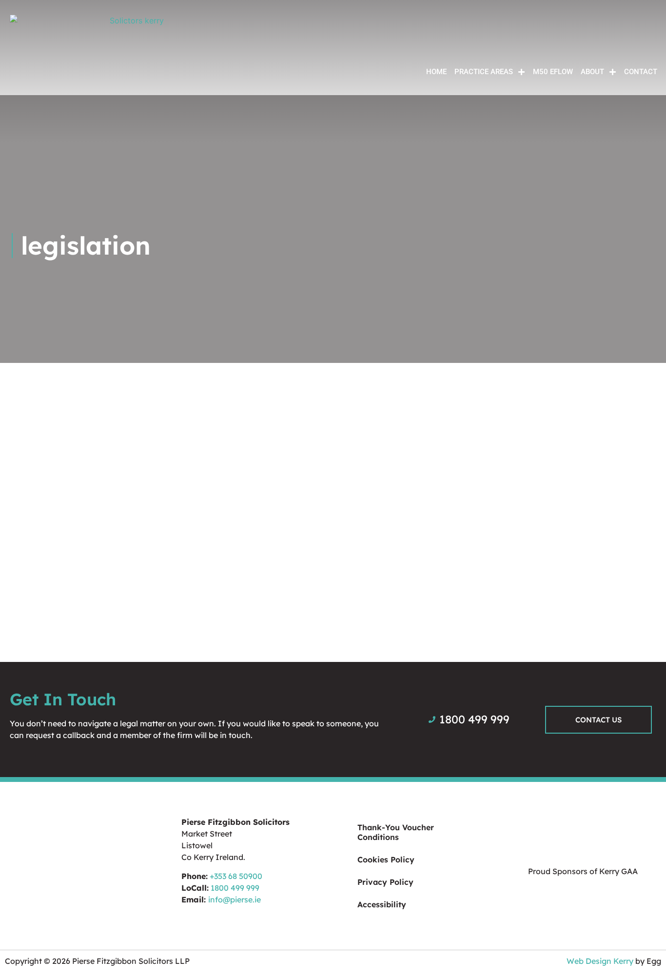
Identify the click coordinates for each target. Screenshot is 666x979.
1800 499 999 (235, 888)
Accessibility (381, 904)
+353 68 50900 (236, 876)
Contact (640, 71)
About (592, 71)
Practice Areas (483, 71)
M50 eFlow (553, 71)
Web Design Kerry (600, 961)
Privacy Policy (385, 882)
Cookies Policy (385, 859)
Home (436, 71)
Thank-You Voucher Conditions (395, 832)
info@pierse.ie (234, 899)
